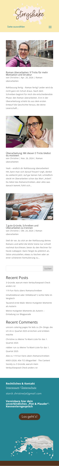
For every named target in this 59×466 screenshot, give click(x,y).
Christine (14, 77)
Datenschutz (28, 388)
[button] (5, 461)
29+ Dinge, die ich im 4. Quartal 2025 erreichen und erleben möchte (29, 331)
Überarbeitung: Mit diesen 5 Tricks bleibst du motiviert (28, 154)
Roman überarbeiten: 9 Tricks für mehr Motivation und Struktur (27, 73)
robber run (11, 347)
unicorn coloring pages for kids (21, 327)
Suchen (48, 268)
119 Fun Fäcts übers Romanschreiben (24, 290)
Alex (8, 355)
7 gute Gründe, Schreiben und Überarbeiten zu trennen (22, 226)
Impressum (12, 388)
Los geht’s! (29, 416)
